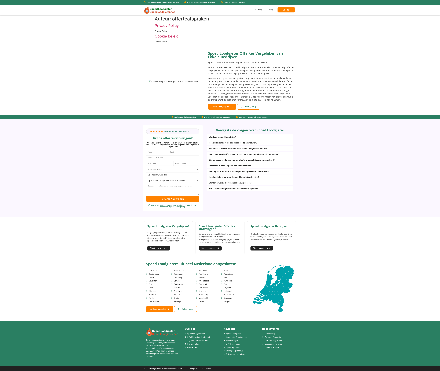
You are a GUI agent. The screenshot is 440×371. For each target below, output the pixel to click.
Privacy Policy (167, 25)
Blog (271, 10)
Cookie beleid (167, 36)
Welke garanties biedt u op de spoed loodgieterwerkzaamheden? (239, 171)
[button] (250, 137)
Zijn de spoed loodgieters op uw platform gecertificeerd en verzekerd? (242, 160)
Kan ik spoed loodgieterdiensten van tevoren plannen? (234, 188)
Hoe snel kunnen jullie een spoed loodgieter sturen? (233, 143)
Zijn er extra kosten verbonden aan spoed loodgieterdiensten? (238, 148)
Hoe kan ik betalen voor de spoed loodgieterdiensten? (234, 177)
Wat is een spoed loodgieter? (222, 137)
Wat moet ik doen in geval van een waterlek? (230, 165)
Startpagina (260, 10)
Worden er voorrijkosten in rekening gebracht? (230, 183)
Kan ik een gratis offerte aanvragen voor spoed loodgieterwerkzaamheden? (244, 154)
